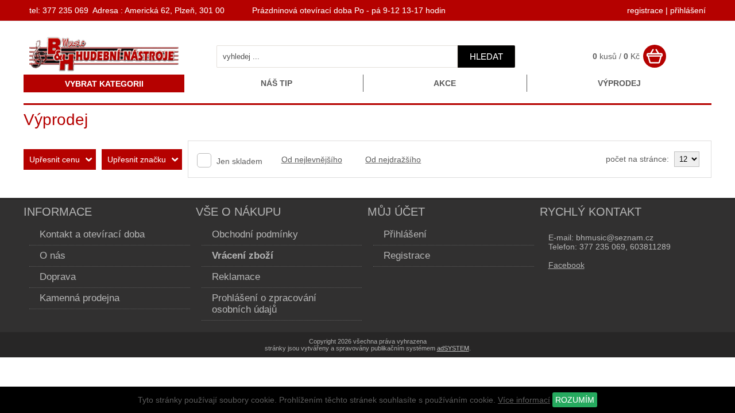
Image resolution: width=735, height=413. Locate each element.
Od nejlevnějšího (311, 159)
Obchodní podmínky (255, 234)
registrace (645, 10)
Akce (445, 83)
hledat (486, 56)
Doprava (58, 276)
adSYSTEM (453, 348)
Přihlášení (405, 234)
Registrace (407, 255)
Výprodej (619, 83)
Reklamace (236, 276)
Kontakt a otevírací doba (92, 234)
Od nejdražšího (393, 159)
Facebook (566, 265)
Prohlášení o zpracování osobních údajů (264, 304)
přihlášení (688, 10)
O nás (52, 255)
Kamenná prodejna (79, 298)
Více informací (524, 399)
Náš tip (276, 83)
